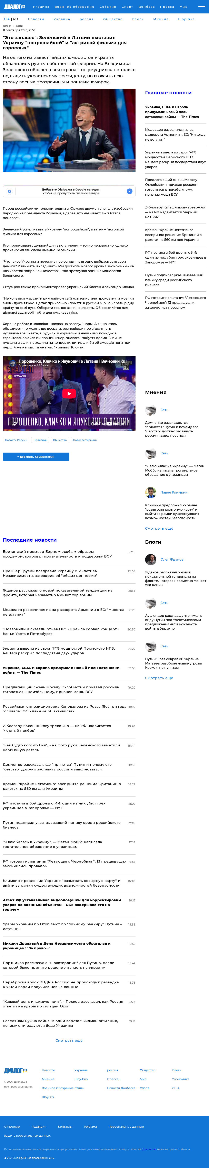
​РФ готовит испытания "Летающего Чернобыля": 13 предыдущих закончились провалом (175, 303)
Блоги (19, 26)
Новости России (16, 440)
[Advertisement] (69, 496)
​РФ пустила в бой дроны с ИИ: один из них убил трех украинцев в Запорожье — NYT (175, 257)
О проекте (12, 1126)
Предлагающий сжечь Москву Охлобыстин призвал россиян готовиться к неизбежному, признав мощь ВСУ (171, 187)
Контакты (65, 1126)
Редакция (38, 1126)
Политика (40, 440)
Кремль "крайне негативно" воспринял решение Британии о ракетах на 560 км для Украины (173, 235)
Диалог (7, 26)
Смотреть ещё (69, 1040)
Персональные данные (126, 1126)
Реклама (90, 1126)
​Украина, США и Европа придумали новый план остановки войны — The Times (172, 112)
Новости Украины (85, 440)
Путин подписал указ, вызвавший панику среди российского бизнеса (174, 280)
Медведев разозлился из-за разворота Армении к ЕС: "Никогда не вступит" (175, 134)
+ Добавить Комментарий (35, 456)
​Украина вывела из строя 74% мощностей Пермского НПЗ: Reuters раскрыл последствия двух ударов (175, 159)
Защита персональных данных (27, 1135)
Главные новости (168, 93)
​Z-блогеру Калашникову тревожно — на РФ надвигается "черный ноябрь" (175, 212)
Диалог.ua (149, 1149)
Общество (60, 440)
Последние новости (30, 540)
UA (7, 19)
